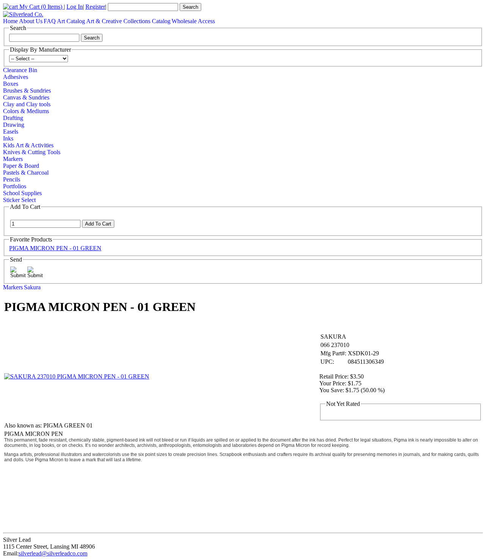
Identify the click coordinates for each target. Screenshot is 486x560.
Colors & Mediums (26, 111)
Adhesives (15, 77)
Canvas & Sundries (26, 97)
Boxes (10, 83)
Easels (10, 131)
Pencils (11, 179)
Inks (8, 138)
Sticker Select (19, 200)
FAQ (50, 21)
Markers (13, 159)
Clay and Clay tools (26, 104)
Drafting (13, 118)
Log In (74, 6)
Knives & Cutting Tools (31, 152)
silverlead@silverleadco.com (53, 553)
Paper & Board (21, 165)
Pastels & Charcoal (26, 172)
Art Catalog (71, 21)
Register (95, 6)
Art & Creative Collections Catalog (128, 21)
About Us (31, 21)
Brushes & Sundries (27, 90)
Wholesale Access (193, 21)
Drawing (13, 124)
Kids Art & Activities (28, 145)
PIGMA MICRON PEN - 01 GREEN (55, 248)
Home (10, 21)
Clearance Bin (20, 70)
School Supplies (22, 193)
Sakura (32, 287)
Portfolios (14, 186)
